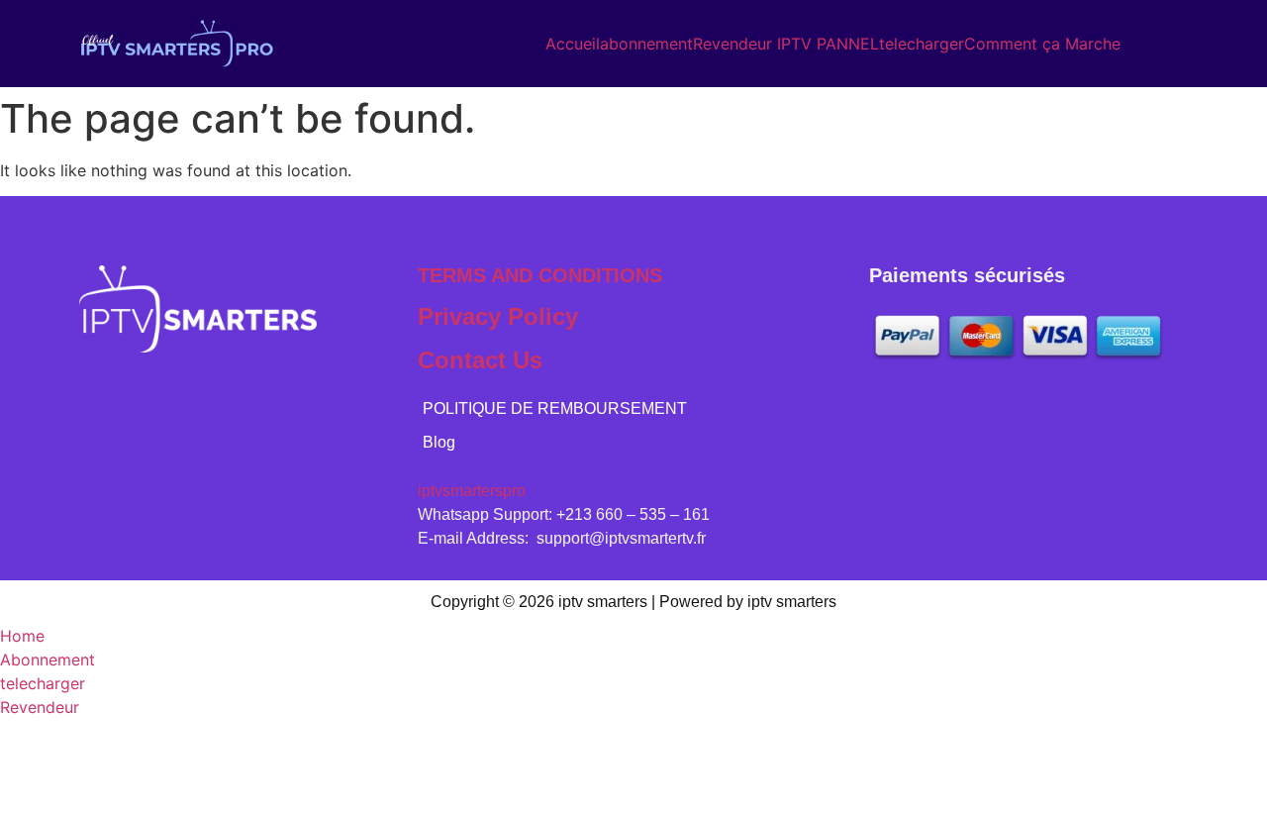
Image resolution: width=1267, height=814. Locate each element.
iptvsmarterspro (472, 490)
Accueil (572, 43)
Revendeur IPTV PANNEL (786, 43)
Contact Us (480, 360)
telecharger (921, 43)
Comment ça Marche (1042, 43)
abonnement (646, 43)
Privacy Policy (498, 316)
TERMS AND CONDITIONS (540, 275)
